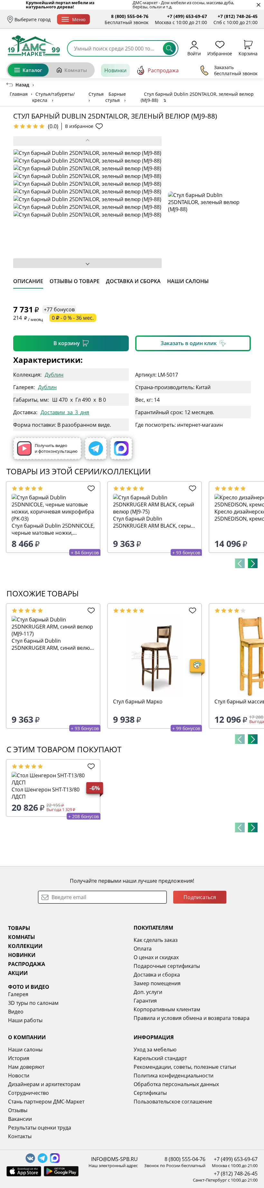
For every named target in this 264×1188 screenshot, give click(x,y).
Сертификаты (150, 1092)
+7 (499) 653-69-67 (187, 16)
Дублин (54, 374)
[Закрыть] (258, 5)
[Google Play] (61, 1171)
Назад (22, 85)
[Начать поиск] (169, 48)
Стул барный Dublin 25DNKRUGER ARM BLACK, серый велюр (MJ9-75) (153, 522)
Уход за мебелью (155, 1049)
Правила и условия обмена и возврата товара (192, 1018)
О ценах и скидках (156, 957)
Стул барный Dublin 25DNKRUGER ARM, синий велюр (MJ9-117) (52, 644)
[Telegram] (96, 448)
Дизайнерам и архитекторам (44, 1084)
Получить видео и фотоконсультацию (56, 448)
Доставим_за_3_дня (65, 412)
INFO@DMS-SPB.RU (114, 1159)
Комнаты (75, 70)
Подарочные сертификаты (167, 965)
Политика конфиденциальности (173, 1075)
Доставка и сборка (157, 974)
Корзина (248, 53)
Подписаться (200, 897)
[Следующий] (253, 563)
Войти (194, 53)
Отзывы (17, 1110)
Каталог (32, 70)
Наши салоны (25, 1049)
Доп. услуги (148, 992)
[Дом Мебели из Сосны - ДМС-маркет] (33, 45)
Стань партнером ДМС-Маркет (46, 1101)
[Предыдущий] (240, 563)
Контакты (20, 1136)
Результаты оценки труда (39, 1127)
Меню (79, 19)
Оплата (143, 948)
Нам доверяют (26, 1066)
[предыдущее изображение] (87, 141)
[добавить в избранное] (90, 488)
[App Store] (23, 1171)
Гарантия (145, 1000)
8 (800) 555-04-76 (129, 16)
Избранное (219, 53)
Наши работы (25, 1020)
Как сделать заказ (156, 939)
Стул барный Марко (138, 701)
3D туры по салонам (33, 1002)
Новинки (115, 70)
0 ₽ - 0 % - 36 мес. (73, 317)
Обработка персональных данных (176, 1084)
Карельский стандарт (160, 1058)
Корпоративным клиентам (167, 1009)
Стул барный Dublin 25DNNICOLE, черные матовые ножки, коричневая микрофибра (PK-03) (53, 529)
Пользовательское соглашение (173, 1101)
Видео (16, 1011)
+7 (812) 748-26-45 (238, 16)
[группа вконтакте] (30, 1158)
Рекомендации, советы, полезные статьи (185, 1066)
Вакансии (20, 1118)
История (18, 1058)
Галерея (18, 994)
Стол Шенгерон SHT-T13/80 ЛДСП (46, 793)
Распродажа (163, 70)
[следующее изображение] (87, 263)
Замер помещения (157, 983)
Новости (18, 1075)
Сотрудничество (28, 1092)
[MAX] (121, 448)
